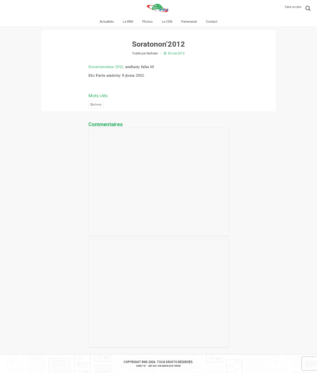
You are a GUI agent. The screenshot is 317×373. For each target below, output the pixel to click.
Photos (147, 22)
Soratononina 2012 (105, 66)
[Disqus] (158, 182)
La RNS (128, 22)
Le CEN (167, 22)
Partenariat (189, 22)
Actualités (107, 22)
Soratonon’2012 (158, 44)
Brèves (96, 104)
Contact (211, 22)
